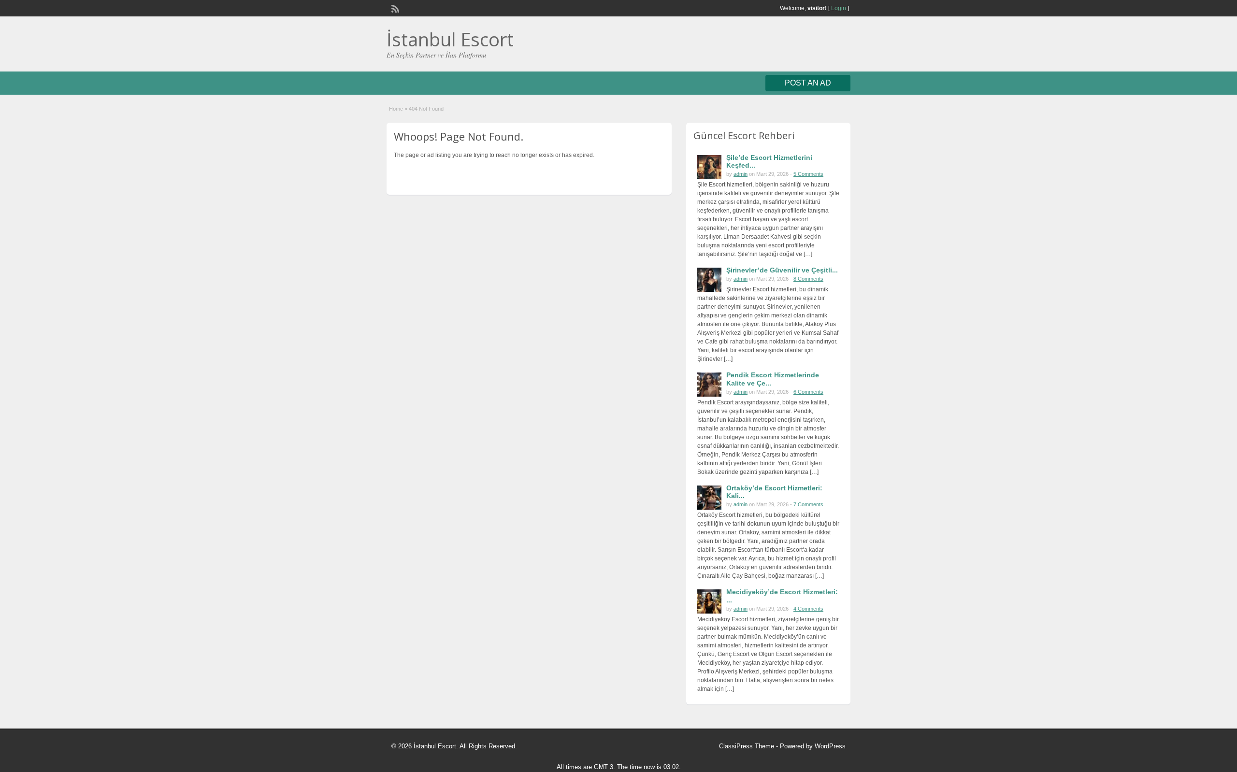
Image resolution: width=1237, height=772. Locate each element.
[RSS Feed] (394, 8)
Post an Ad (808, 83)
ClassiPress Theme (746, 746)
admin (741, 174)
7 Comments (808, 504)
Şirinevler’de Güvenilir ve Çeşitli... (782, 270)
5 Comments (808, 174)
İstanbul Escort (450, 39)
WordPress (830, 746)
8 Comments (808, 279)
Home (396, 109)
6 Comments (808, 392)
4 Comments (808, 609)
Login (838, 8)
